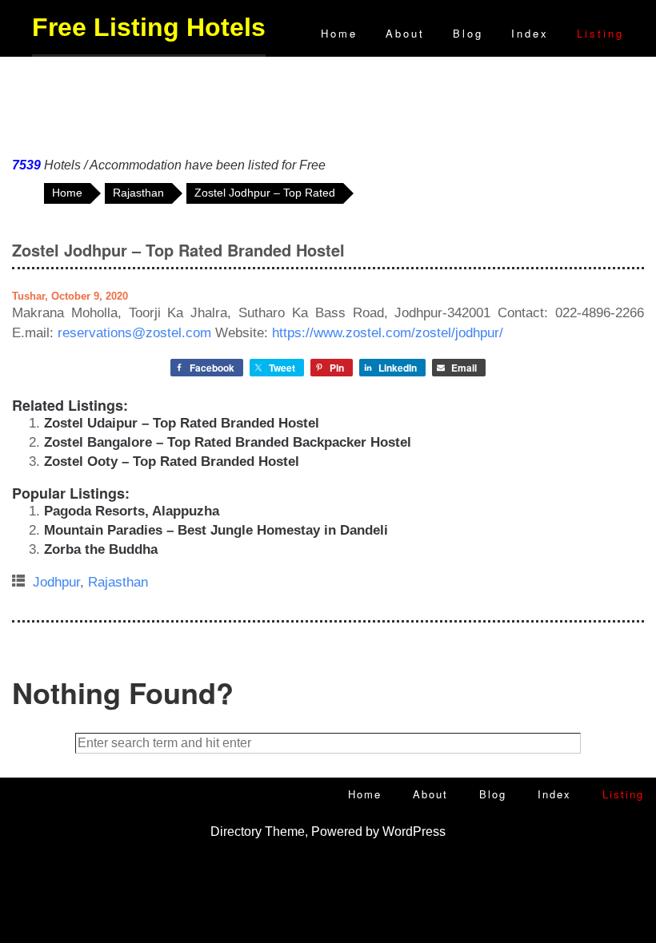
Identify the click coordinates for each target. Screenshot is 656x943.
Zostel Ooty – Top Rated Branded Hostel (171, 461)
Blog (468, 33)
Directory (236, 831)
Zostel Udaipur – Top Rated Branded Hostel (181, 423)
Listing (600, 33)
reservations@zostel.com (134, 332)
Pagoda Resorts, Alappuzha (131, 511)
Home (339, 33)
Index (530, 33)
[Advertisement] (328, 103)
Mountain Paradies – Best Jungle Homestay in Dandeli (216, 530)
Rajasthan (118, 582)
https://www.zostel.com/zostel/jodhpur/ (387, 332)
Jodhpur (56, 582)
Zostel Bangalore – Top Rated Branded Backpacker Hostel (227, 442)
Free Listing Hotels (149, 27)
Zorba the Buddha (101, 549)
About (405, 33)
